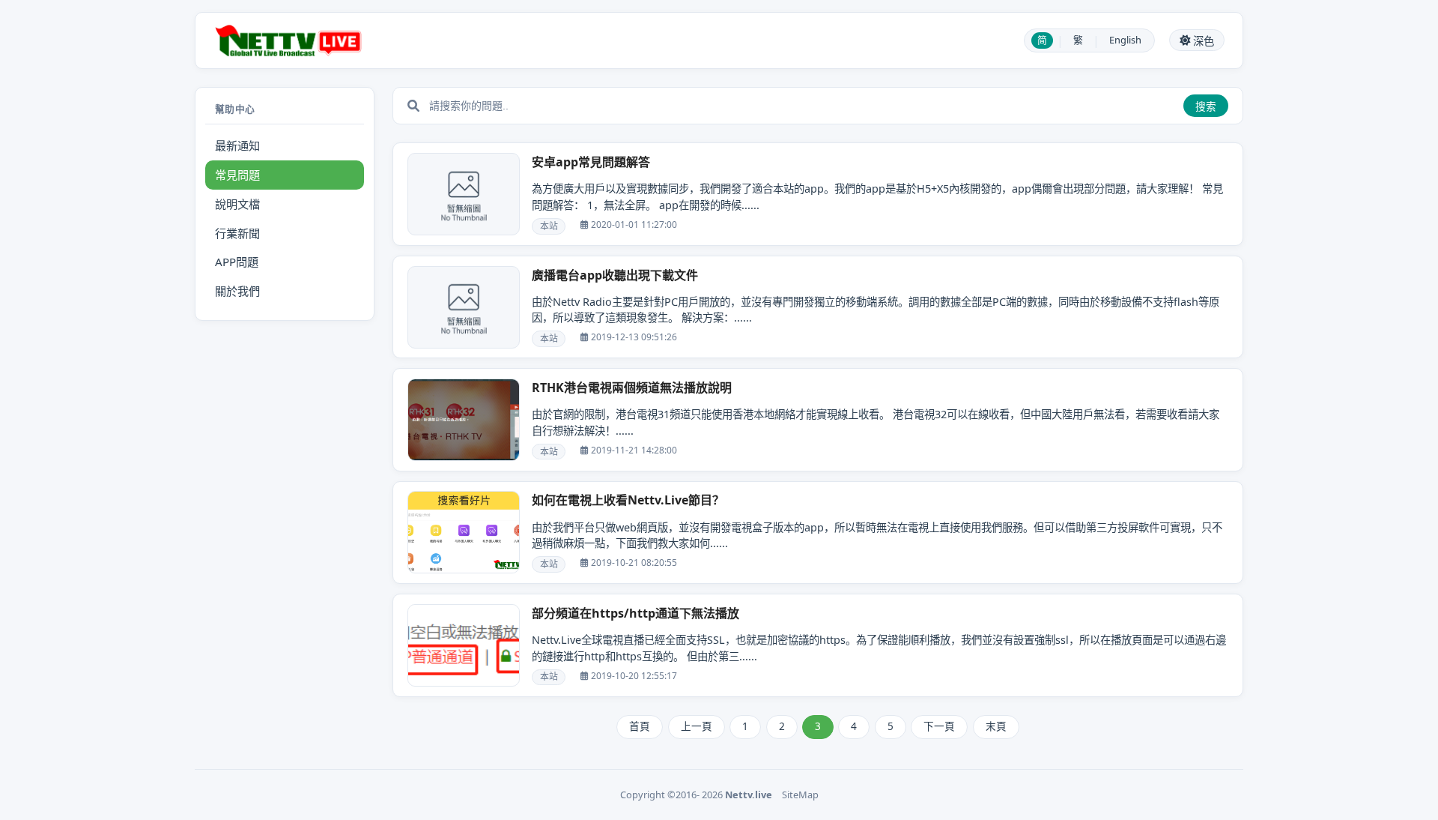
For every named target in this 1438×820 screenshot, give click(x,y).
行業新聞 (237, 233)
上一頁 (696, 726)
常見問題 (237, 174)
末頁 (996, 726)
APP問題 (236, 261)
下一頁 (939, 726)
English (1125, 39)
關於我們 (237, 290)
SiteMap (800, 794)
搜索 (1205, 106)
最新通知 (237, 145)
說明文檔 (237, 203)
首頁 (639, 726)
